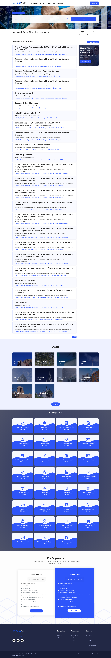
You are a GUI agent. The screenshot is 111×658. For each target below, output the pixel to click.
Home (60, 635)
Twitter (28, 597)
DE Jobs (90, 642)
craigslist (90, 635)
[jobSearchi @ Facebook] (22, 640)
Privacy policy (81, 653)
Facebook (40, 597)
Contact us (61, 638)
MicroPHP (21, 655)
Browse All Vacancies (92, 42)
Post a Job (94, 3)
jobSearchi (22, 637)
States (42, 3)
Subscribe (60, 3)
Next (74, 336)
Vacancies (34, 3)
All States (55, 404)
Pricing (75, 638)
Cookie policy (95, 653)
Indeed (89, 638)
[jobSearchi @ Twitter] (14, 640)
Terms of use (88, 653)
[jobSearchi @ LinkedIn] (18, 640)
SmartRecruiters (92, 645)
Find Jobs (83, 19)
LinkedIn (33, 597)
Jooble (89, 640)
